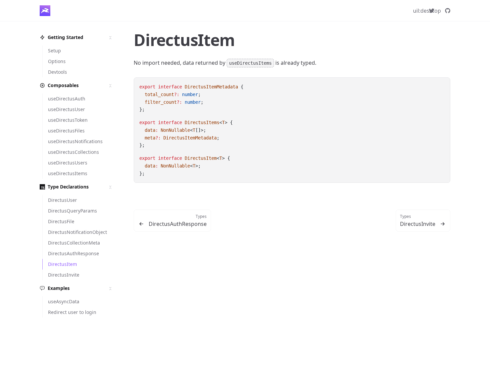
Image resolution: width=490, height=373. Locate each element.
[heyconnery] (432, 11)
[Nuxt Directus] (45, 10)
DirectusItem (184, 40)
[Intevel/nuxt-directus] (448, 11)
